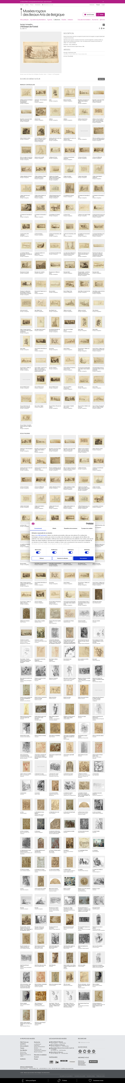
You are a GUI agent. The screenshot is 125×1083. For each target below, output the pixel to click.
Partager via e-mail (104, 28)
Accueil (21, 4)
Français (98, 4)
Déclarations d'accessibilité (80, 1076)
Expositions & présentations (38, 19)
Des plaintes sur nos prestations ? (66, 1076)
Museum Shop (23, 1053)
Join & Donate (90, 14)
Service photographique (39, 1046)
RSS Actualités (81, 1063)
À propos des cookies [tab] (87, 528)
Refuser (42, 558)
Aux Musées (23, 1050)
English (103, 4)
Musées (64, 19)
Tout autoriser (83, 558)
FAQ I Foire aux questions (24, 1043)
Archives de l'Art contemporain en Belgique (40, 1050)
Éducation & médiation (84, 19)
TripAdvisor (93, 1053)
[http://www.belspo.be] (51, 1062)
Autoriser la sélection (62, 558)
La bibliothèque (37, 1044)
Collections (57, 19)
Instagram (89, 1053)
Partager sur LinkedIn (101, 28)
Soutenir (36, 1057)
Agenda (49, 19)
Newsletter (94, 1061)
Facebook (80, 1053)
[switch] (54, 552)
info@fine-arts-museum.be (67, 1068)
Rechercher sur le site (43, 5)
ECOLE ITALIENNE (68, 56)
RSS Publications (82, 1064)
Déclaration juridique (91, 1076)
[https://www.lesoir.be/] (64, 1061)
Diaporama (101, 79)
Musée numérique (38, 1051)
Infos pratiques (24, 19)
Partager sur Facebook (99, 28)
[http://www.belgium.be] (57, 1062)
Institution (70, 19)
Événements (37, 4)
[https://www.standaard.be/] (72, 1062)
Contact (26, 4)
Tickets (101, 14)
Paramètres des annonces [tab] (70, 528)
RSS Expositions (82, 1062)
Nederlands (92, 4)
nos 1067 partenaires (41, 535)
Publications (37, 1045)
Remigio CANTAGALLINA (75, 53)
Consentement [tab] (38, 528)
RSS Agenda (81, 1061)
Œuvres (104, 25)
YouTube (84, 1053)
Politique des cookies (100, 1076)
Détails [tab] (54, 528)
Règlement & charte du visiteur (25, 1055)
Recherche (95, 19)
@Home (102, 19)
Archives (36, 1048)
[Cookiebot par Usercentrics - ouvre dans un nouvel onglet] (87, 524)
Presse (31, 4)
